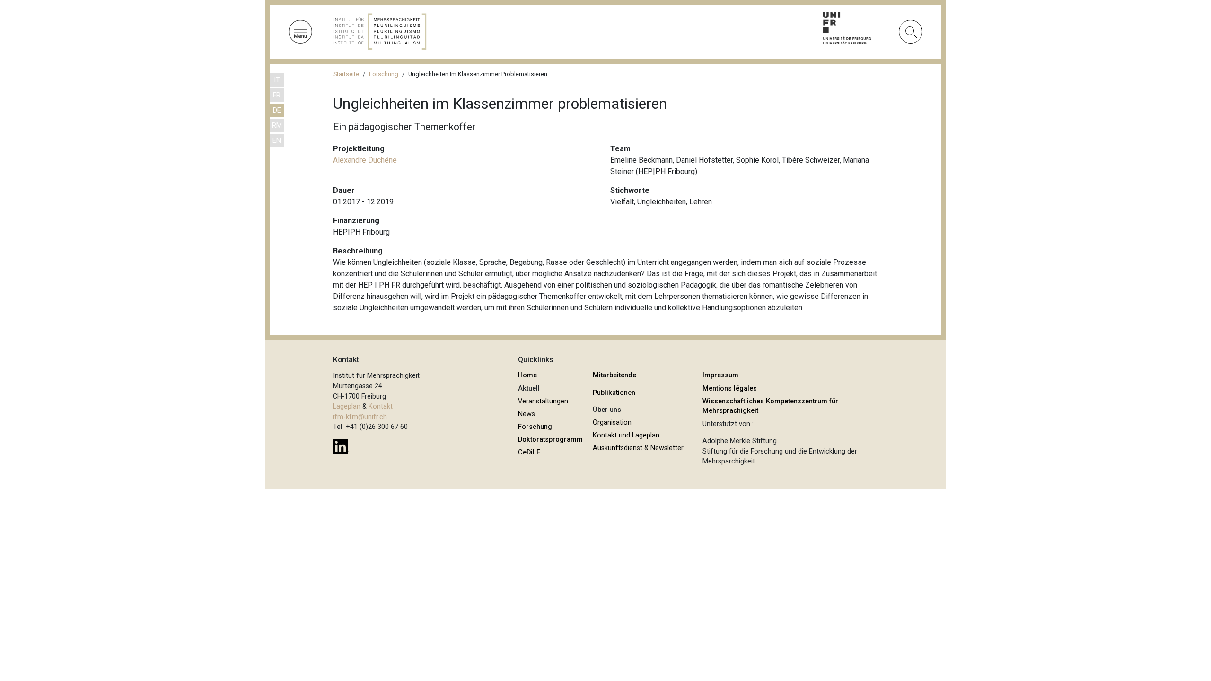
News (526, 414)
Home (527, 375)
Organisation (612, 423)
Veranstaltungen (543, 401)
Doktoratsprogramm (550, 440)
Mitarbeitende (614, 375)
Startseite (346, 74)
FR (277, 95)
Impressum (720, 375)
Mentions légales (729, 388)
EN (276, 141)
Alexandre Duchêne (365, 160)
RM (277, 126)
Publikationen (614, 393)
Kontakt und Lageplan (626, 435)
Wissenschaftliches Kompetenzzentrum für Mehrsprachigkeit (770, 406)
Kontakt (381, 406)
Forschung (383, 74)
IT (277, 80)
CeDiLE (529, 452)
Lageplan (346, 406)
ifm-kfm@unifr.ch (360, 417)
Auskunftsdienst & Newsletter (638, 448)
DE (277, 110)
